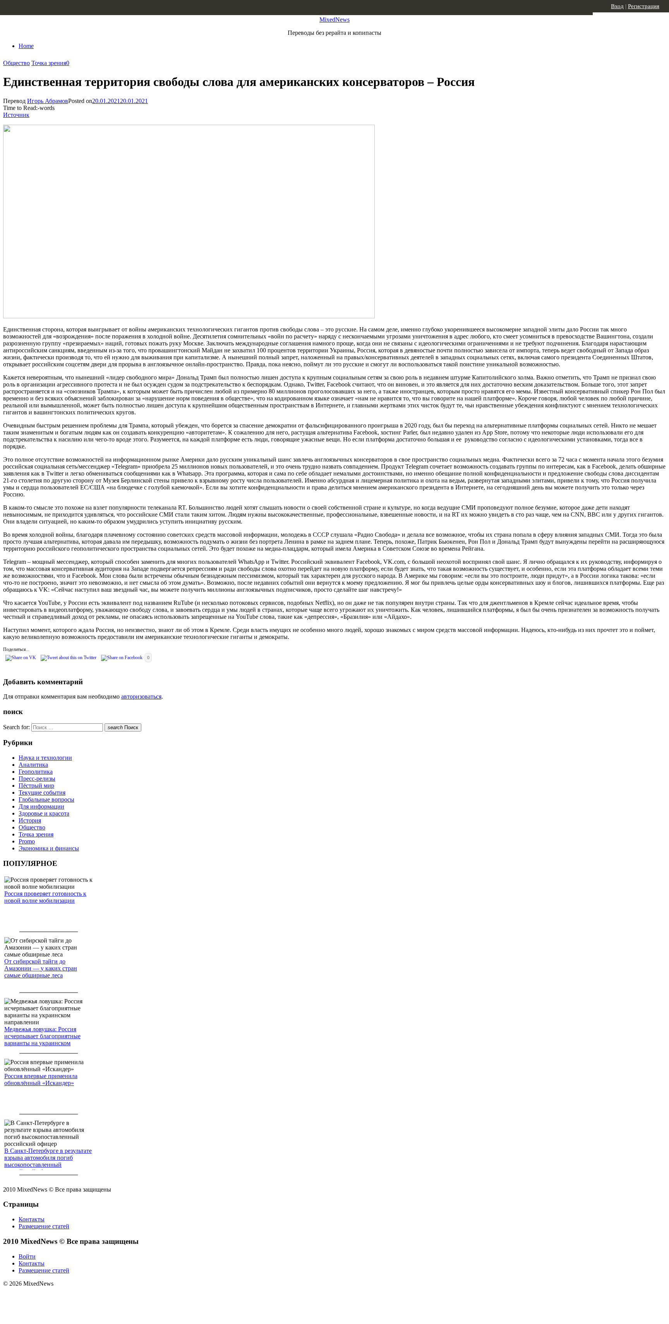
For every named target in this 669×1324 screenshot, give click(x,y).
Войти (27, 1256)
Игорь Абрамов (47, 101)
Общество (16, 63)
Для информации (41, 806)
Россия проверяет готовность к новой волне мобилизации (45, 897)
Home (26, 46)
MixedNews (334, 19)
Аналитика (33, 764)
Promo (27, 841)
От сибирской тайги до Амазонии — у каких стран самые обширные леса (40, 968)
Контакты (32, 1219)
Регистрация (643, 6)
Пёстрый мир (36, 785)
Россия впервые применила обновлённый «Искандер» (40, 1079)
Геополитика (36, 771)
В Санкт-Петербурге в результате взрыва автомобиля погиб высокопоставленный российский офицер (48, 1161)
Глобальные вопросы (46, 799)
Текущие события (42, 792)
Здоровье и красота (44, 813)
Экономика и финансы (49, 848)
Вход (617, 6)
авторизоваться (141, 696)
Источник (16, 115)
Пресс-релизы (37, 778)
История (30, 820)
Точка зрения (48, 63)
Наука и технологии (45, 757)
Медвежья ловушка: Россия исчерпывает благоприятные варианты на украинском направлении (42, 1039)
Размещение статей (44, 1226)
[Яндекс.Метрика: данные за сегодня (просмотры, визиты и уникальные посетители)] (64, 1297)
